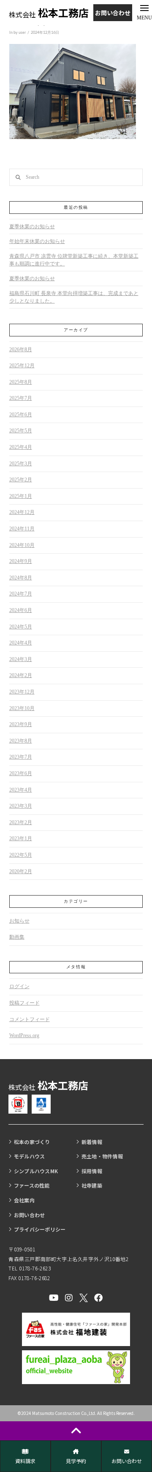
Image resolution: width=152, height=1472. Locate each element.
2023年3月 (20, 806)
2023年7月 (20, 757)
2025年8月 (20, 382)
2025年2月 (20, 480)
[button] (144, 12)
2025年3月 (20, 464)
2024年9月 (20, 561)
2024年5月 (20, 627)
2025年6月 (20, 415)
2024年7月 (20, 594)
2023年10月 (22, 708)
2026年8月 (20, 349)
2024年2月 (20, 675)
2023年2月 (20, 822)
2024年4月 (20, 643)
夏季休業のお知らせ (32, 226)
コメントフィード (29, 1019)
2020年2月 (20, 871)
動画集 (16, 937)
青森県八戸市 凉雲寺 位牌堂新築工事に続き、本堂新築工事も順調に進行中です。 (73, 260)
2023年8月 (20, 741)
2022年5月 (20, 855)
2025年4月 (20, 447)
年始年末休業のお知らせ (37, 241)
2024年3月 (20, 659)
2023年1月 (20, 838)
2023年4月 (20, 790)
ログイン (19, 986)
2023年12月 (22, 692)
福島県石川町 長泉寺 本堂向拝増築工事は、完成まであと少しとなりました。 (73, 297)
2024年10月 (22, 545)
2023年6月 (20, 773)
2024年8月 (20, 578)
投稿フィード (24, 1003)
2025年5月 (20, 431)
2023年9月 (20, 724)
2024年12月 (22, 512)
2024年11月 (22, 529)
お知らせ (19, 921)
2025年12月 (22, 366)
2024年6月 (20, 610)
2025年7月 (20, 398)
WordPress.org (24, 1035)
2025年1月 (20, 496)
